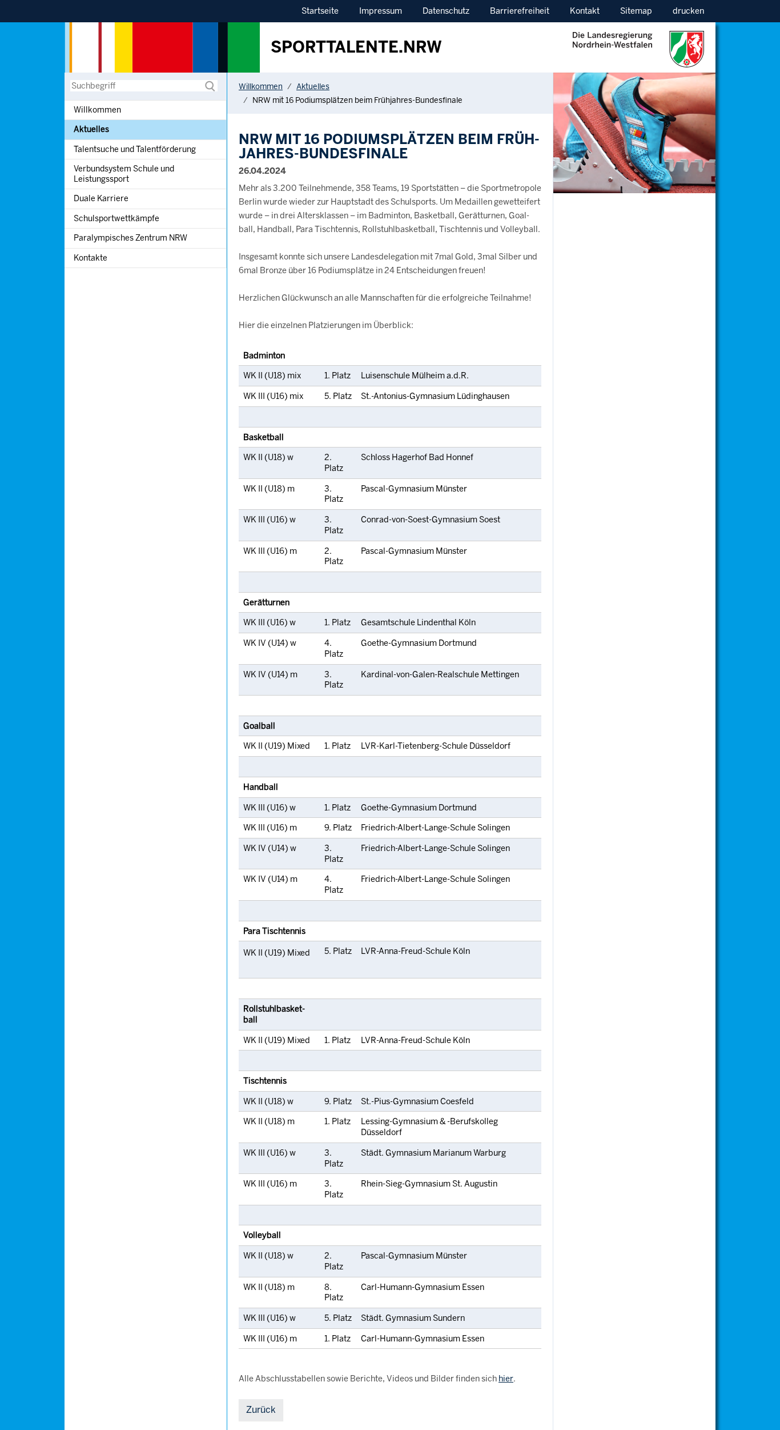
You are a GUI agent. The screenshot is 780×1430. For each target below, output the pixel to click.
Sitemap (636, 11)
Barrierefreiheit (519, 11)
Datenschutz (446, 11)
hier (505, 1378)
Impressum (380, 11)
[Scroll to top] (756, 1406)
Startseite (320, 11)
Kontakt (585, 11)
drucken (688, 11)
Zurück (261, 1409)
